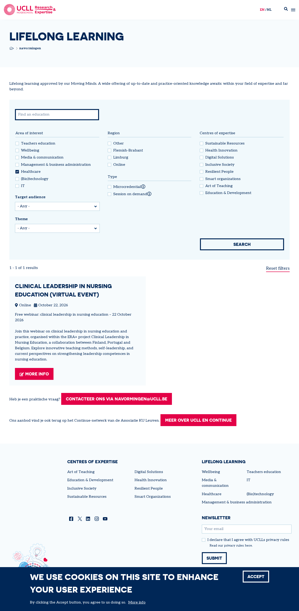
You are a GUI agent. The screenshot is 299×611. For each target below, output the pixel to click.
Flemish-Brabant (128, 150)
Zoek (286, 10)
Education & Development (228, 193)
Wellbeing (30, 150)
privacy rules (234, 545)
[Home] (30, 10)
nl (269, 10)
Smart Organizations (153, 496)
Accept (255, 576)
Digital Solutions (219, 157)
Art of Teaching (219, 186)
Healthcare (31, 172)
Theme (21, 219)
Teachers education (38, 143)
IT (23, 186)
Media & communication (42, 157)
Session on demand (130, 194)
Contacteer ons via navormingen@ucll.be (116, 398)
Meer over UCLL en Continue (198, 420)
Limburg (120, 157)
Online (119, 165)
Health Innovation (221, 150)
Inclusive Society (220, 165)
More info (37, 373)
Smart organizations (223, 179)
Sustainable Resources (225, 143)
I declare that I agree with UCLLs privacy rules (248, 540)
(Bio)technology (34, 179)
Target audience (30, 197)
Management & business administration (56, 165)
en (262, 10)
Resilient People (219, 172)
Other (118, 143)
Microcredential (127, 187)
